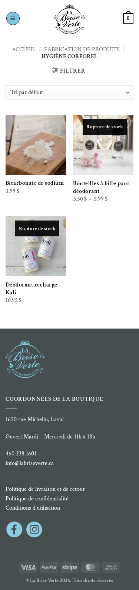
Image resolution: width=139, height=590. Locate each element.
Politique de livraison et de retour (45, 489)
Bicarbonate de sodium (35, 183)
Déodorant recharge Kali (31, 288)
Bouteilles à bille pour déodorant (101, 187)
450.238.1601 (21, 454)
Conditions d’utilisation (33, 508)
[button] (13, 18)
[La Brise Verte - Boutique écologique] (70, 19)
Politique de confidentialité (37, 499)
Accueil (24, 49)
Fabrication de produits (82, 49)
